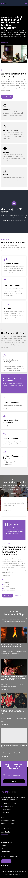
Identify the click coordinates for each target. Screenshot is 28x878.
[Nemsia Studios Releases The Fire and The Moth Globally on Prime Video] (14, 635)
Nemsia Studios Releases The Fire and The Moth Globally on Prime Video (13, 645)
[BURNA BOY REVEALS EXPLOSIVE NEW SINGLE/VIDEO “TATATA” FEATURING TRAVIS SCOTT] (14, 700)
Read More (6, 275)
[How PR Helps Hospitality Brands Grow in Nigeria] (14, 735)
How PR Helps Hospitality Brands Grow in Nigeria (14, 746)
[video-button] (14, 203)
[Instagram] (7, 865)
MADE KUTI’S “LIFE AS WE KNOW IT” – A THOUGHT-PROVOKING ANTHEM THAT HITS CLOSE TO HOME (13, 678)
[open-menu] (26, 3)
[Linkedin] (1, 865)
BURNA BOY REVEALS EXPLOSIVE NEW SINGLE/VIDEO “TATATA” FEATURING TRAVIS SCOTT (13, 712)
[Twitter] (5, 865)
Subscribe (14, 781)
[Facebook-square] (3, 865)
